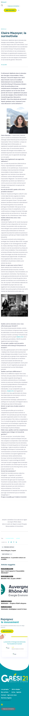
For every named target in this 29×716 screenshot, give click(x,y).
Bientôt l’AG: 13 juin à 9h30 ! (11, 578)
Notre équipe (16, 689)
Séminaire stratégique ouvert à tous (14, 609)
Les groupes (5, 689)
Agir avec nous (12, 695)
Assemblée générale (7, 568)
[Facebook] (2, 704)
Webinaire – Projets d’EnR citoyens (13, 603)
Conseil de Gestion (10, 538)
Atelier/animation (6, 601)
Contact (3, 695)
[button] (2, 5)
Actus (13, 692)
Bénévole (3, 29)
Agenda (18, 692)
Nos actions (4, 692)
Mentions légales (6, 698)
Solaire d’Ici (20, 337)
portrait (18, 538)
